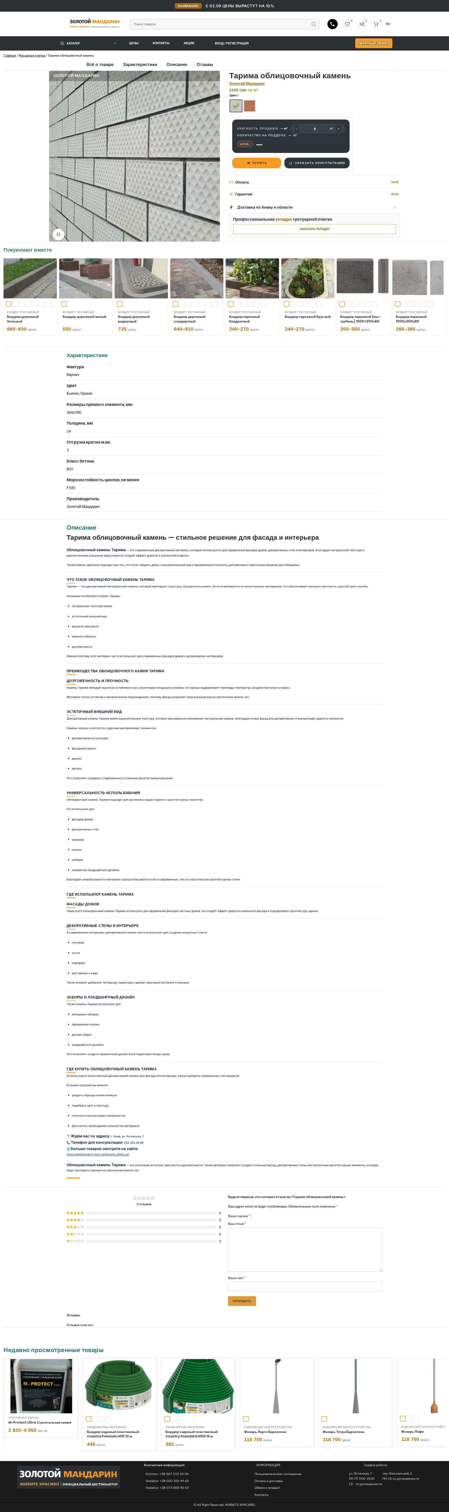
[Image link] (68, 1477)
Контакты (161, 43)
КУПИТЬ (260, 163)
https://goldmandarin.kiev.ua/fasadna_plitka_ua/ (98, 1154)
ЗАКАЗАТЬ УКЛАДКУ (315, 229)
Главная (10, 55)
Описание (177, 64)
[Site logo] (91, 23)
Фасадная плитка (32, 55)
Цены (134, 43)
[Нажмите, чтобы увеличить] (58, 234)
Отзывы (205, 64)
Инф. (395, 182)
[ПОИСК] (313, 24)
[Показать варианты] (395, 207)
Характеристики (140, 64)
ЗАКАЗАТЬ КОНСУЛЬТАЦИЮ (320, 163)
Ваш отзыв (237, 1223)
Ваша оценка (239, 1216)
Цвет (234, 95)
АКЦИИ (189, 43)
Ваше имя (236, 1277)
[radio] (236, 106)
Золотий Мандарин (247, 83)
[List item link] (197, 1473)
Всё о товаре (100, 64)
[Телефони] (332, 24)
